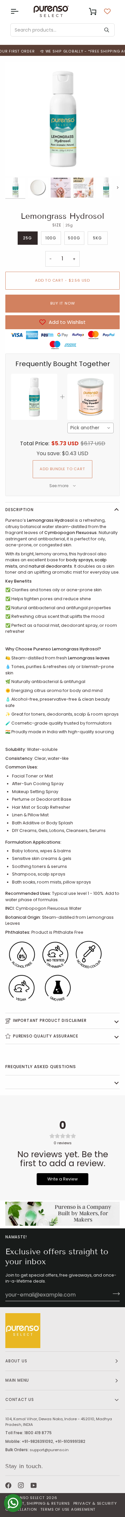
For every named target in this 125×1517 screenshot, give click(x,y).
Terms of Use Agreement (68, 1509)
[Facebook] (8, 1485)
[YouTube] (34, 1485)
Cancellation (21, 1509)
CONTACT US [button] (19, 1399)
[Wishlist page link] (107, 11)
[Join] (114, 1294)
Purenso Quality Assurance (45, 1036)
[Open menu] (20, 11)
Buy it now (62, 303)
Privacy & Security (95, 1503)
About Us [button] (16, 1361)
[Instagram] (21, 1485)
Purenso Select (27, 1497)
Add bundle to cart (62, 469)
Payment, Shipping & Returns (37, 1503)
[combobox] (90, 428)
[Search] (106, 30)
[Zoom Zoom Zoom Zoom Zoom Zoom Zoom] (62, 119)
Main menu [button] (17, 1380)
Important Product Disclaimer (49, 1020)
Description (19, 509)
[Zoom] (18, 163)
